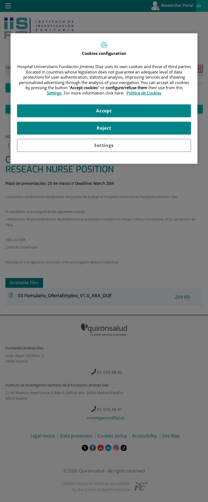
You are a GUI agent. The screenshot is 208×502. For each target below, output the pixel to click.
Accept (104, 111)
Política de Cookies (143, 93)
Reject (104, 128)
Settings (103, 145)
